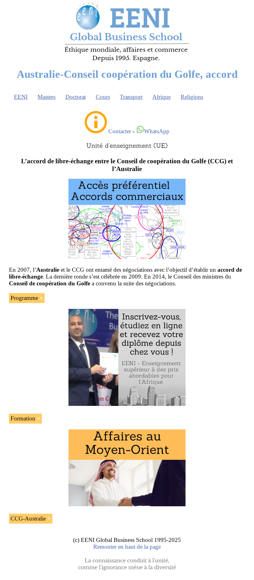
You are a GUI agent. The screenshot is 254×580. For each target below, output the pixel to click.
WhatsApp (156, 131)
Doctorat (75, 97)
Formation (23, 418)
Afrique (161, 97)
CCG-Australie (28, 518)
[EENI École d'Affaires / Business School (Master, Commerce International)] (127, 62)
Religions (192, 97)
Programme (24, 298)
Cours (103, 97)
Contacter (119, 131)
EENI (21, 97)
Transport (131, 97)
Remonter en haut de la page (127, 546)
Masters (46, 97)
